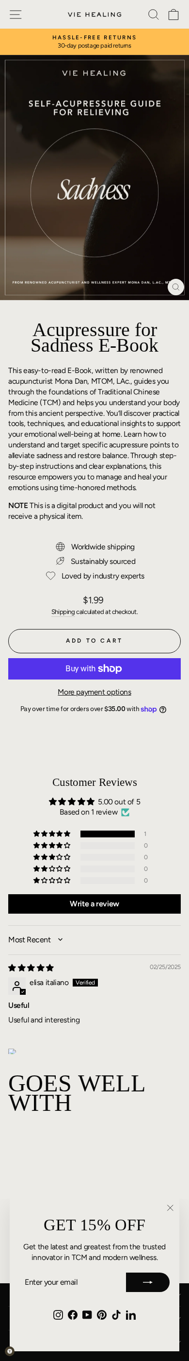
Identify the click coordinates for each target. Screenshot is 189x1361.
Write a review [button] (94, 903)
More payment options (94, 692)
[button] (52, 834)
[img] (31, 967)
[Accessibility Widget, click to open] (10, 1351)
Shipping (63, 611)
